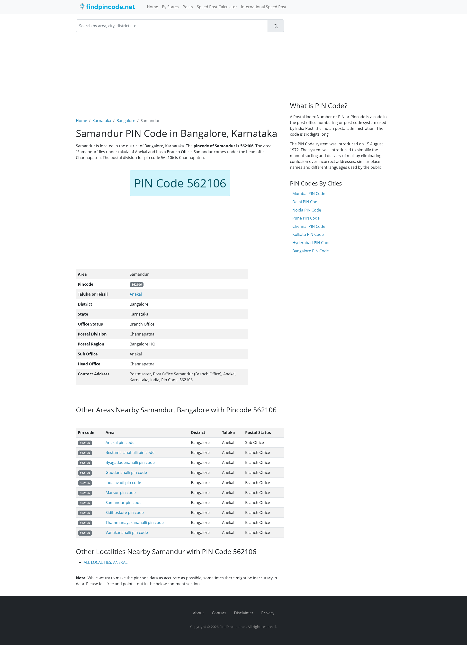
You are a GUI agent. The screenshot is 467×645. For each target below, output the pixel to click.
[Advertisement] (180, 72)
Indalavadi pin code (123, 482)
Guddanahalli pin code (126, 472)
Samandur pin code (124, 502)
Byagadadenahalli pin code (130, 462)
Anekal (136, 294)
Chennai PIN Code (308, 226)
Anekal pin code (120, 442)
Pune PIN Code (306, 218)
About (198, 613)
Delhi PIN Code (306, 201)
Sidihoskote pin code (125, 512)
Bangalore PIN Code (310, 251)
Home (152, 6)
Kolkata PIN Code (308, 234)
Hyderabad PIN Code (311, 242)
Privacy (267, 613)
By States (170, 6)
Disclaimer (243, 613)
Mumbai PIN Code (308, 193)
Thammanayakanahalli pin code (135, 522)
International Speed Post (264, 6)
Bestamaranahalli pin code (130, 452)
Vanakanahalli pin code (127, 532)
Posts (188, 6)
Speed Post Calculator (217, 6)
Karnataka (101, 120)
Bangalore (126, 120)
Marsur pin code (121, 492)
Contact (219, 613)
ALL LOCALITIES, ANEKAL (105, 562)
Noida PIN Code (306, 210)
